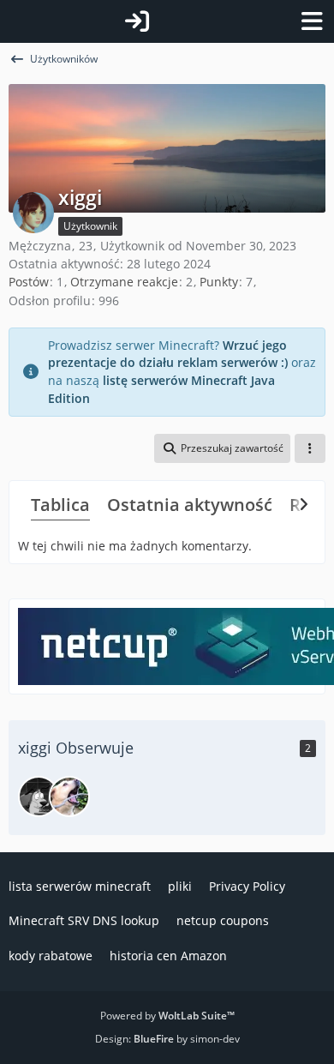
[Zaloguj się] (137, 21)
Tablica (60, 504)
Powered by (167, 1015)
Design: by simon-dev (167, 1038)
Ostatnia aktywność (189, 504)
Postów (29, 282)
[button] (222, 448)
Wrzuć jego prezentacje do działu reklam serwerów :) (168, 354)
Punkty (219, 282)
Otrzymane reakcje (124, 282)
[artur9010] (69, 796)
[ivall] (38, 796)
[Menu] (312, 21)
